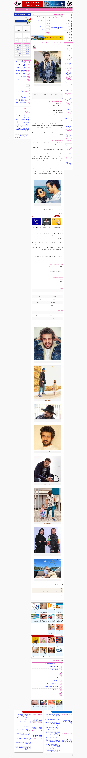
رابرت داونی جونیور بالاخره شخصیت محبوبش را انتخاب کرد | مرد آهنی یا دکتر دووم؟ (24, 715)
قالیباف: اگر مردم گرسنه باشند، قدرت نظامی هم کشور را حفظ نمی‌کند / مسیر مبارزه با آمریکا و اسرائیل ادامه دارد (53, 745)
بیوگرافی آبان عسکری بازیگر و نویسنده (57, 27)
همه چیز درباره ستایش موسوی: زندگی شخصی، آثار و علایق (39, 29)
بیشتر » (33, 14)
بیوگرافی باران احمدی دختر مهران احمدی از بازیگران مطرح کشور (38, 26)
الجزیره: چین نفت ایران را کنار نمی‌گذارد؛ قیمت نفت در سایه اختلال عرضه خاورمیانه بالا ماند (52, 748)
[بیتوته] (17, 6)
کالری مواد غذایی (18, 49)
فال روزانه (18, 37)
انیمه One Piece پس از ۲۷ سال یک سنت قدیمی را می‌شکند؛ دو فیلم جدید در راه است (22, 129)
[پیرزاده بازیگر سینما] (47, 67)
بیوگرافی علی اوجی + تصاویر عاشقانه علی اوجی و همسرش (20, 100)
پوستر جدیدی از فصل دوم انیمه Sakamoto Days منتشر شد (37, 744)
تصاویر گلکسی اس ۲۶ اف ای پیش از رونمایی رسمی (23, 740)
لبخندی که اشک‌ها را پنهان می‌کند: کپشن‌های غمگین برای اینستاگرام (68, 118)
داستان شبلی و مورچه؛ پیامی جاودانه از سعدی (68, 90)
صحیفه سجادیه (19, 55)
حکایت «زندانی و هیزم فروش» (53, 666)
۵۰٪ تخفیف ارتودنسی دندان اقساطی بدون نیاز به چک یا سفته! (51, 591)
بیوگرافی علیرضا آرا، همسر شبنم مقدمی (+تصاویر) (21, 71)
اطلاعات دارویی (19, 45)
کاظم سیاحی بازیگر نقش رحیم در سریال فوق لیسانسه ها (21, 79)
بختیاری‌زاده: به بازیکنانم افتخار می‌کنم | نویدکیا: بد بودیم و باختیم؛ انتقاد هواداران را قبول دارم (22, 115)
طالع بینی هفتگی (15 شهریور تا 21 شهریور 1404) (68, 154)
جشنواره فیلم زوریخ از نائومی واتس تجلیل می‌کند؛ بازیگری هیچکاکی (37, 728)
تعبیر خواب (16, 40)
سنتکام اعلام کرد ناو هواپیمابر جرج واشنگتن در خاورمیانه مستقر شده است (53, 730)
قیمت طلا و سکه (26, 47)
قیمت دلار (27, 49)
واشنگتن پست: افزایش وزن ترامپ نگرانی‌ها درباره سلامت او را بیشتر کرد (22, 136)
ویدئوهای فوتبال (19, 47)
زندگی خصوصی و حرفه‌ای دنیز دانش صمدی (39, 22)
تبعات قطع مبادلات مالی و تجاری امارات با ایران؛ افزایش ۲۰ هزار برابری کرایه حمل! (67, 721)
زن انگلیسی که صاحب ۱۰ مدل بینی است (23, 130)
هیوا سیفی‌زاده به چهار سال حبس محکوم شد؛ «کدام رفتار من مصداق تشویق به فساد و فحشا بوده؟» (23, 717)
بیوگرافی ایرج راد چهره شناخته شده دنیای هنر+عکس (50, 694)
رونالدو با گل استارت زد (27, 726)
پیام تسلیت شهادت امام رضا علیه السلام (68, 82)
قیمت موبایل (27, 51)
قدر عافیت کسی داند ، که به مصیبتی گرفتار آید (51, 663)
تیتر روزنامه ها (27, 55)
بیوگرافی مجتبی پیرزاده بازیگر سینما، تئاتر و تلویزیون (52, 42)
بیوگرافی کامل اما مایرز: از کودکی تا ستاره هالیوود (68, 135)
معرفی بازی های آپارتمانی (54, 669)
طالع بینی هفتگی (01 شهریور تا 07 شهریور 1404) (68, 64)
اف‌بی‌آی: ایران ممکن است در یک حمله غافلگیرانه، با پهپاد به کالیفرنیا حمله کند (67, 731)
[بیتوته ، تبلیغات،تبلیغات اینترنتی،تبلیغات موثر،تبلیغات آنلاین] (32, 4)
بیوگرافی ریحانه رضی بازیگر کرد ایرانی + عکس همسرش (68, 108)
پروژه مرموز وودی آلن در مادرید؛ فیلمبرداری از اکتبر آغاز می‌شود (37, 720)
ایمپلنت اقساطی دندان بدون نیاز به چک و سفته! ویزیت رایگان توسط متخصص (48, 588)
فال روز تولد (20, 41)
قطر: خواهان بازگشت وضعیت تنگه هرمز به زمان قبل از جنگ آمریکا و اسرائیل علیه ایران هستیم (53, 725)
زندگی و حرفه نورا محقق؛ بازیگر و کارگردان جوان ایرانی (68, 163)
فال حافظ (26, 30)
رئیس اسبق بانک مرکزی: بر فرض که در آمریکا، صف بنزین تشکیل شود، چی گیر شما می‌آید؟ (22, 122)
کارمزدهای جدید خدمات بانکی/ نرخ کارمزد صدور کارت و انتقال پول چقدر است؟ (53, 715)
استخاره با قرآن (26, 37)
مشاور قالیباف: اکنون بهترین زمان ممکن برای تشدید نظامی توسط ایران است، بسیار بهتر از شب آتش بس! (52, 720)
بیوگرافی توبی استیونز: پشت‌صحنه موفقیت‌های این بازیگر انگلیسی (40, 20)
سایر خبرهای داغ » (17, 137)
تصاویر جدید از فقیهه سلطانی (21, 93)
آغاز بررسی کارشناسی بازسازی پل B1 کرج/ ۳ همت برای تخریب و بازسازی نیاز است (52, 723)
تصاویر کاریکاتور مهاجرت (54, 677)
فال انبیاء (18, 30)
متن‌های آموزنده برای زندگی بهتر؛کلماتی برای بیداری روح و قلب (68, 145)
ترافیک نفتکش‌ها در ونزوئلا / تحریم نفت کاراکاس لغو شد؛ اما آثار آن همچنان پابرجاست (52, 737)
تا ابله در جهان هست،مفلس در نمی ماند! (52, 683)
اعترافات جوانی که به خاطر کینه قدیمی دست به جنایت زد (20, 111)
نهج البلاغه (19, 53)
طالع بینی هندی (28, 41)
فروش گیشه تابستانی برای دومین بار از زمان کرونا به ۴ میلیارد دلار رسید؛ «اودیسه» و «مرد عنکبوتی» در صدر (37, 736)
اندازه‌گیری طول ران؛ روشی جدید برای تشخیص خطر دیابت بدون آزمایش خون (24, 750)
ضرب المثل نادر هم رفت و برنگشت (53, 680)
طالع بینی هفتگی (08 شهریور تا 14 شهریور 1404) (68, 99)
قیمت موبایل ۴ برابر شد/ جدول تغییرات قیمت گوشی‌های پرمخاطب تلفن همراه (53, 751)
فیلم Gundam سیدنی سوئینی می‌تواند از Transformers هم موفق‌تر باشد (23, 126)
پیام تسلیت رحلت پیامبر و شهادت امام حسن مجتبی (68, 73)
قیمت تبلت (27, 53)
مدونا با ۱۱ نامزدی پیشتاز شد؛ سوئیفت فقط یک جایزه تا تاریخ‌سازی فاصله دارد (24, 719)
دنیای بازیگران (58, 44)
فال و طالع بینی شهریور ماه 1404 (68, 127)
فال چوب (24, 40)
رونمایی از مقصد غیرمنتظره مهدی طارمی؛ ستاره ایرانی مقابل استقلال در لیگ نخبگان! (23, 734)
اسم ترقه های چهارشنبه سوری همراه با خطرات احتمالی (50, 674)
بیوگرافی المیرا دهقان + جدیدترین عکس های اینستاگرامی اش (21, 91)
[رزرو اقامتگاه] (47, 38)
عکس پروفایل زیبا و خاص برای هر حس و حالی (51, 686)
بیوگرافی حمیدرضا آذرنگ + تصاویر (21, 102)
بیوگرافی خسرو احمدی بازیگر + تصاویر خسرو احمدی (21, 76)
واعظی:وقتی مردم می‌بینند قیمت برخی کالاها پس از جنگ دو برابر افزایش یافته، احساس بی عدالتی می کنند (22, 133)
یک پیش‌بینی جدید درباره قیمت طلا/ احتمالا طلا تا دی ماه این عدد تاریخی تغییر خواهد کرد (22, 124)
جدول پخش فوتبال (18, 51)
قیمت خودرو (27, 45)
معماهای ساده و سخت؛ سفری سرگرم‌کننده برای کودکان (68, 55)
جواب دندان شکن (55, 689)
